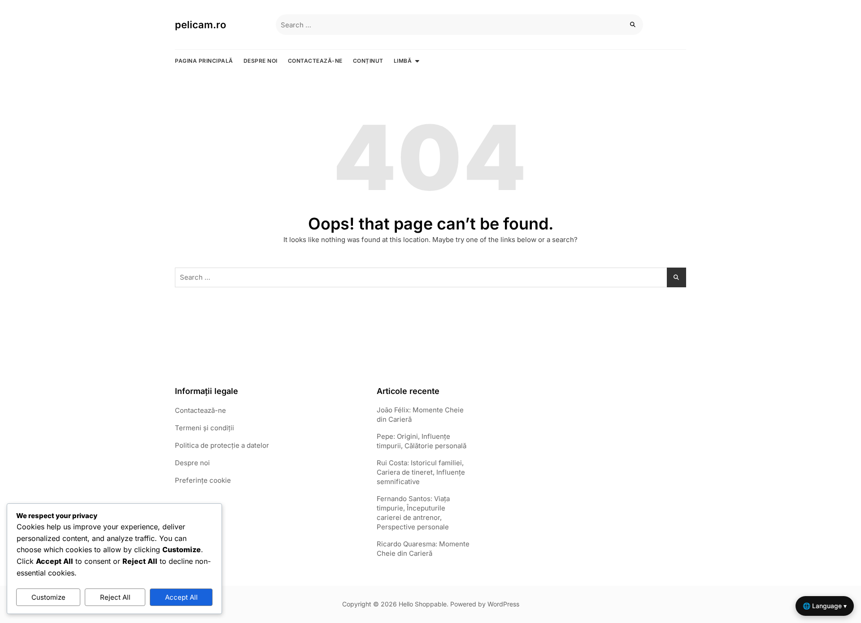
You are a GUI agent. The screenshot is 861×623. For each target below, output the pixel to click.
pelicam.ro (200, 24)
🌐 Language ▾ (825, 606)
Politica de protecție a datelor (222, 445)
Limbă (403, 60)
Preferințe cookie (203, 480)
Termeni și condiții (204, 428)
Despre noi (261, 60)
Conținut (368, 60)
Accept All (181, 597)
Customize (48, 597)
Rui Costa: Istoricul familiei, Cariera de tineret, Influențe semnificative (421, 472)
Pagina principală (204, 60)
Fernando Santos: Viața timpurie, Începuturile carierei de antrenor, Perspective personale (413, 512)
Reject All (115, 597)
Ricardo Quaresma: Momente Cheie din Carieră (423, 549)
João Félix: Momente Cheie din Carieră (420, 415)
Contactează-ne (315, 60)
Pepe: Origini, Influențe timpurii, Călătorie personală (421, 441)
